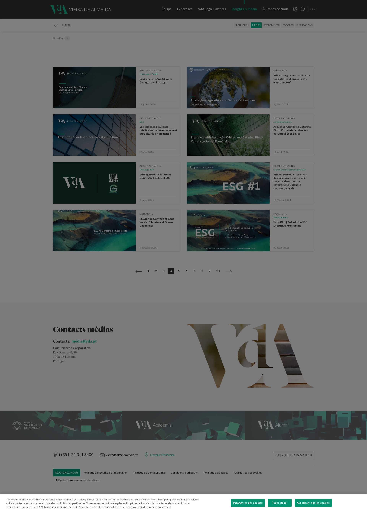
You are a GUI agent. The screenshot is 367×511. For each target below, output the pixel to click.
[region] (183, 502)
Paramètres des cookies (248, 502)
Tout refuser (280, 502)
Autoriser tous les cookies (313, 502)
